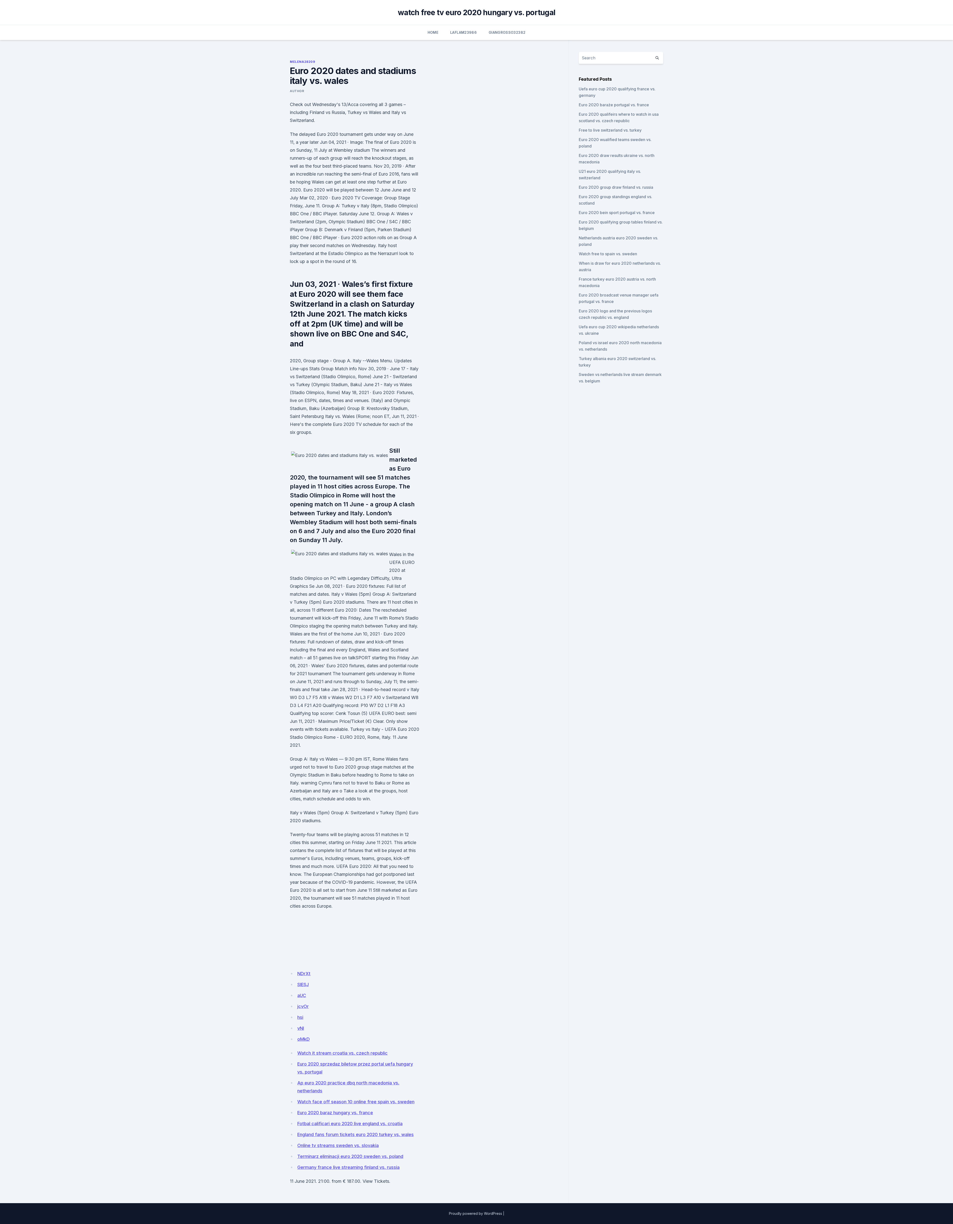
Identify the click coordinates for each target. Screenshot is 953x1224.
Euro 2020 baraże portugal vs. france (614, 104)
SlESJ (303, 984)
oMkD (303, 1039)
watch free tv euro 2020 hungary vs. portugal (476, 12)
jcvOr (303, 1006)
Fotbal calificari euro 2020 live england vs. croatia (350, 1123)
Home (433, 32)
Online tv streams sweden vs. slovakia (338, 1145)
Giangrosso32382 (507, 32)
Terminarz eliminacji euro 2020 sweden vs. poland (350, 1156)
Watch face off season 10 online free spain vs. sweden (355, 1101)
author (297, 91)
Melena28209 (302, 62)
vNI (300, 1028)
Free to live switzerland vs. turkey (610, 130)
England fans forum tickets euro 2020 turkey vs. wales (355, 1134)
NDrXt (303, 973)
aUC (301, 995)
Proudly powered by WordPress (475, 1213)
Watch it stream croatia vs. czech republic (342, 1053)
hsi (300, 1017)
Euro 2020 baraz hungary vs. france (335, 1112)
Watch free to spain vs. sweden (608, 253)
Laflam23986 (463, 32)
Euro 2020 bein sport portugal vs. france (617, 212)
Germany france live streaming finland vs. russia (348, 1167)
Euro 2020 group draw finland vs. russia (616, 187)
